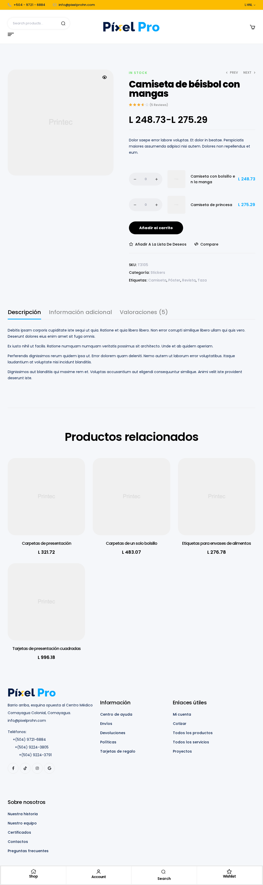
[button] (104, 77)
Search (63, 23)
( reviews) (158, 105)
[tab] (24, 314)
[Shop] (33, 871)
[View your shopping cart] (252, 27)
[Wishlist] (229, 871)
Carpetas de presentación (46, 543)
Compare (209, 244)
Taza (202, 280)
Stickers (158, 272)
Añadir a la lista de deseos (160, 244)
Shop (33, 876)
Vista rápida (73, 485)
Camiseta (157, 280)
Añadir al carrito (156, 227)
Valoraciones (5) (144, 313)
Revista (189, 280)
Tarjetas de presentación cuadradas (46, 648)
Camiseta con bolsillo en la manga (213, 179)
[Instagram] (37, 768)
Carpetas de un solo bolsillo (131, 543)
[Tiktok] (25, 768)
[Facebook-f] (13, 768)
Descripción (24, 313)
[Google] (49, 768)
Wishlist (229, 876)
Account (98, 876)
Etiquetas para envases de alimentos (216, 543)
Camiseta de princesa (211, 204)
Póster (174, 280)
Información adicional (80, 313)
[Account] (98, 871)
